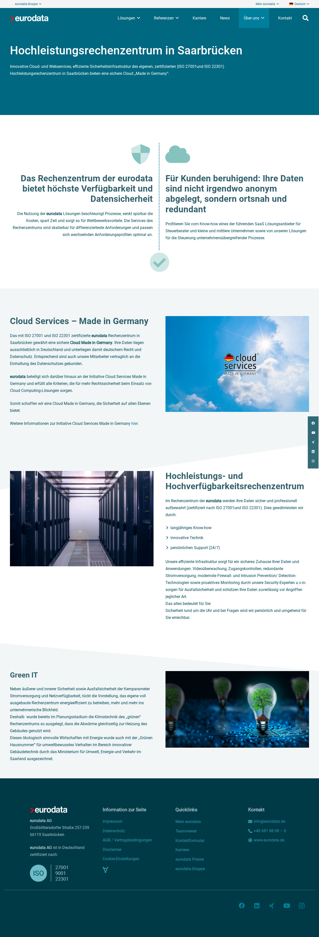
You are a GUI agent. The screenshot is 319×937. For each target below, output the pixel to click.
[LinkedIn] (256, 905)
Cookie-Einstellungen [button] (121, 858)
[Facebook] (241, 905)
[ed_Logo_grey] (29, 18)
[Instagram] (301, 905)
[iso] (51, 873)
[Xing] (271, 905)
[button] (299, 4)
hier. (135, 423)
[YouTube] (286, 905)
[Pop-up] (105, 869)
